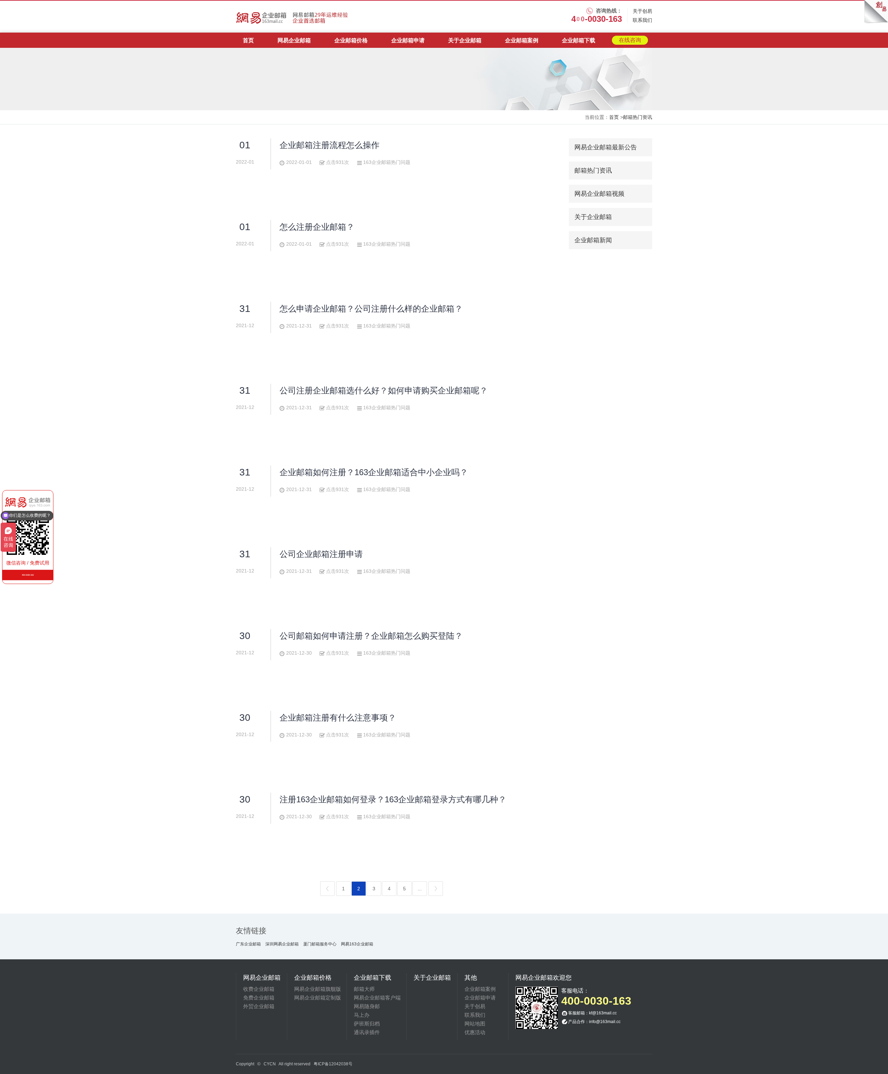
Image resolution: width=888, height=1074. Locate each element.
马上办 (361, 1015)
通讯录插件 (367, 1032)
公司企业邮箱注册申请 (321, 554)
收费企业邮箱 (258, 989)
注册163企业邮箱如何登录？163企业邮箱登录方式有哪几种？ (393, 799)
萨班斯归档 (367, 1024)
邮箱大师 (364, 989)
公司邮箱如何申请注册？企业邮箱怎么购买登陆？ (371, 635)
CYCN (270, 1064)
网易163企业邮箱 (357, 944)
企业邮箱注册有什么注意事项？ (338, 717)
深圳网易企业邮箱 (282, 944)
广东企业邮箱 (248, 944)
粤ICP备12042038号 (333, 1064)
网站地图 (474, 1024)
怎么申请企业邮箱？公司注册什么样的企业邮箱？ (371, 308)
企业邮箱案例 (521, 40)
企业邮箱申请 (408, 40)
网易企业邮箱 (294, 40)
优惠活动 (474, 1032)
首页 (248, 40)
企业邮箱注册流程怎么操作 (329, 145)
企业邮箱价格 (351, 40)
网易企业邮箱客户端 (377, 998)
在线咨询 (630, 40)
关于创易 (642, 11)
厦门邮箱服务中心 (319, 944)
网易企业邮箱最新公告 (605, 147)
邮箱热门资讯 (637, 117)
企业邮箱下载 (578, 40)
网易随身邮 (367, 1006)
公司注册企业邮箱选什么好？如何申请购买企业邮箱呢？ (384, 390)
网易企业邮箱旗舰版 (317, 989)
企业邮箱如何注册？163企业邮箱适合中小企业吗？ (374, 472)
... (420, 888)
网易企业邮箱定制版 (317, 998)
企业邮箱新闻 (593, 240)
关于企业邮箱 (464, 40)
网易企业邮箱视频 (599, 193)
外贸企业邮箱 (258, 1006)
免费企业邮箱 (258, 998)
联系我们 (642, 20)
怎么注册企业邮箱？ (317, 227)
